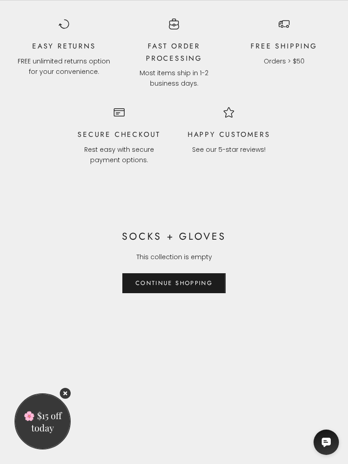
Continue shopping (174, 283)
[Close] (65, 393)
